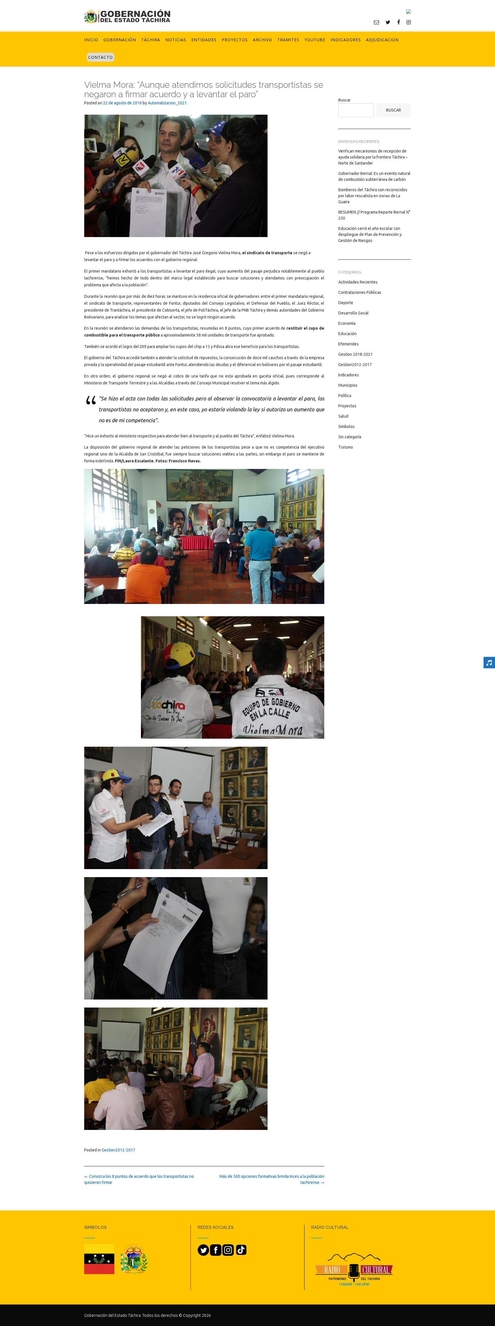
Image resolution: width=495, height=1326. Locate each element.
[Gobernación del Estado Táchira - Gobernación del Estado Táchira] (127, 16)
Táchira (150, 39)
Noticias (175, 39)
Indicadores (346, 39)
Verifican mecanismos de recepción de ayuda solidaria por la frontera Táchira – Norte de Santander (373, 157)
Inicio (91, 39)
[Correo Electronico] (376, 22)
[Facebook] (398, 22)
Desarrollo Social (353, 313)
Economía (346, 323)
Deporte (345, 302)
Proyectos (235, 39)
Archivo (262, 39)
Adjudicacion (382, 39)
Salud (343, 416)
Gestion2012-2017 (118, 1150)
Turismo (345, 447)
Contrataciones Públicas (359, 292)
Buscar (344, 100)
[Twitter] (388, 22)
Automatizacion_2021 (167, 103)
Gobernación (119, 39)
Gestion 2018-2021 (355, 354)
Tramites (288, 39)
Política (344, 395)
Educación (347, 333)
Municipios (348, 385)
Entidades (204, 39)
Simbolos (346, 426)
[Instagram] (408, 22)
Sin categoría (349, 437)
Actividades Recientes (358, 282)
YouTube (315, 39)
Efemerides (348, 344)
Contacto (100, 57)
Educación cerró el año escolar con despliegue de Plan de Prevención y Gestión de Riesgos (370, 234)
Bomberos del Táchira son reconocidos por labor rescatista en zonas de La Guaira (372, 195)
